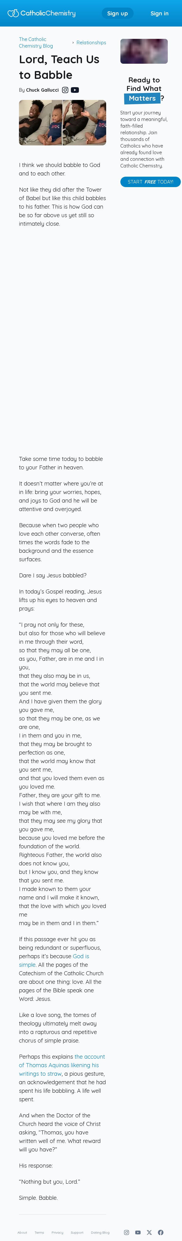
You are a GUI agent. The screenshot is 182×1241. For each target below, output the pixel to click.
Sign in (160, 13)
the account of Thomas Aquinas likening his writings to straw (62, 1065)
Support (77, 1232)
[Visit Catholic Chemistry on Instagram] (126, 1232)
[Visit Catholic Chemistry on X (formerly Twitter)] (149, 1232)
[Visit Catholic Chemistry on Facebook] (160, 1232)
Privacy (57, 1232)
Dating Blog (100, 1232)
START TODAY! (150, 182)
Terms (39, 1232)
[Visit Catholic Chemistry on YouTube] (138, 1232)
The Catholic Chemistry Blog (36, 42)
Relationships (91, 42)
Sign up (117, 13)
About (22, 1232)
